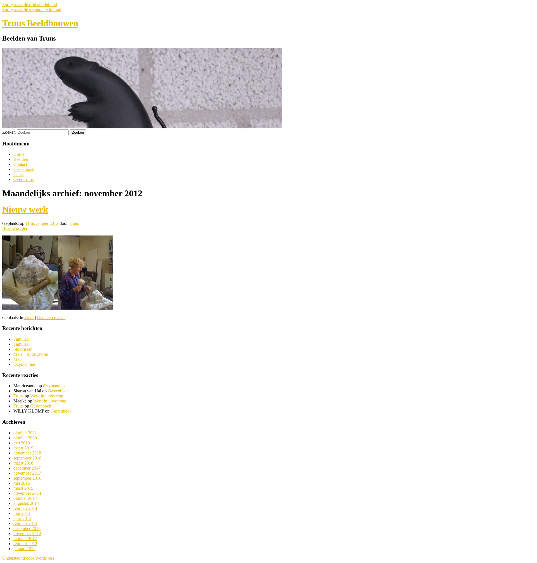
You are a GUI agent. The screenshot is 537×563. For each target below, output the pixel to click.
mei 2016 (21, 483)
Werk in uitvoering (46, 396)
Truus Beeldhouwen (40, 23)
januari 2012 (24, 548)
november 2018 (27, 453)
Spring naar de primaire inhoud (29, 4)
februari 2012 (25, 543)
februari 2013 (25, 523)
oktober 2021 (25, 432)
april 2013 (22, 518)
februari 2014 (25, 508)
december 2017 (27, 468)
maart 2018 (23, 463)
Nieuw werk (25, 209)
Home (18, 154)
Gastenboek (23, 169)
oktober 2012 (25, 538)
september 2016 (27, 478)
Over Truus (23, 179)
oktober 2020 (25, 437)
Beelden (20, 159)
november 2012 (27, 533)
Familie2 (21, 339)
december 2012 (27, 528)
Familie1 (21, 344)
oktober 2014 (25, 498)
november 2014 (27, 493)
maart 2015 (23, 488)
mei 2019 (21, 442)
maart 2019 (23, 448)
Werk (29, 317)
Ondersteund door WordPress (28, 558)
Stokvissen (22, 349)
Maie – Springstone (30, 354)
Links (18, 174)
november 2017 (27, 473)
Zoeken (9, 132)
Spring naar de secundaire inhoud (31, 9)
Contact (20, 164)
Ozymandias (24, 364)
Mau (17, 359)
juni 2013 (21, 513)
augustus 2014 (26, 503)
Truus (74, 223)
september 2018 (27, 458)
